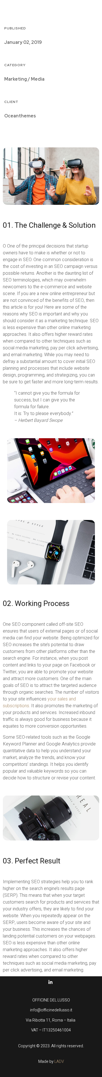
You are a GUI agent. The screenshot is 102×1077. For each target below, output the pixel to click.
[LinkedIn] (50, 982)
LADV (59, 1062)
